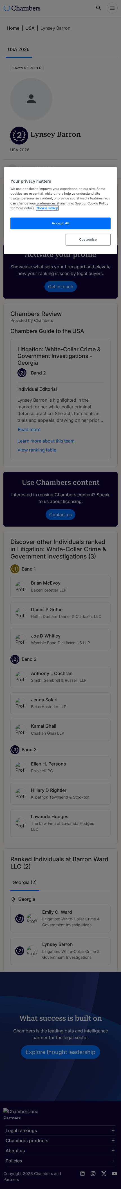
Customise (88, 239)
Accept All (61, 223)
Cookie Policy (47, 208)
